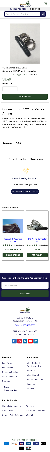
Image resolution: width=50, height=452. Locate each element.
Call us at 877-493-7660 (25, 325)
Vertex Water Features (35, 410)
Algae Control (33, 375)
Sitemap (6, 381)
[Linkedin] (35, 341)
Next (46, 236)
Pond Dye (31, 384)
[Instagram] (25, 341)
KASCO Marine (8, 410)
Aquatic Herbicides (35, 379)
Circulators (32, 388)
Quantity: (7, 83)
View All (29, 415)
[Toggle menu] (3, 3)
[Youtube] (30, 341)
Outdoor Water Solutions (12, 415)
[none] (25, 43)
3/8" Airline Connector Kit (37, 240)
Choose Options (13, 255)
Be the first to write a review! (25, 191)
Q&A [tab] (18, 143)
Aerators (31, 370)
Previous (3, 236)
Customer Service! (10, 372)
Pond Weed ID (8, 367)
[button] (25, 426)
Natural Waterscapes (11, 406)
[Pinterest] (19, 341)
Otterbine (30, 406)
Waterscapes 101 (9, 376)
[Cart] (46, 3)
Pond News (7, 363)
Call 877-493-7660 (18, 9)
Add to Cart (37, 255)
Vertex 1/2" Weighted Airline (13, 240)
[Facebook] (14, 341)
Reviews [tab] (7, 143)
